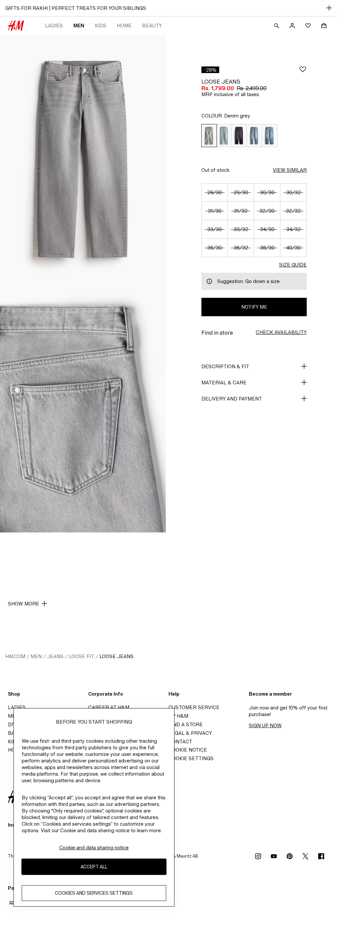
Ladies (54, 25)
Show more (23, 603)
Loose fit (81, 656)
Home (124, 25)
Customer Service (194, 707)
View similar (290, 170)
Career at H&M (108, 707)
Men (78, 25)
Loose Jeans (116, 656)
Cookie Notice (187, 750)
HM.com (15, 656)
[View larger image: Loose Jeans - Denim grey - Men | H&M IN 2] (83, 408)
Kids (100, 25)
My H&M (178, 716)
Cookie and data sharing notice (94, 847)
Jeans (55, 656)
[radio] (209, 135)
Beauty (152, 25)
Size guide (293, 265)
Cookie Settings (191, 758)
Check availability (281, 332)
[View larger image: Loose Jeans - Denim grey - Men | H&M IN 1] (83, 159)
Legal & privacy (190, 733)
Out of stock (215, 170)
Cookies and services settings (94, 893)
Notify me (254, 307)
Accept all (94, 866)
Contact (180, 741)
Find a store (185, 724)
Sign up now (265, 725)
